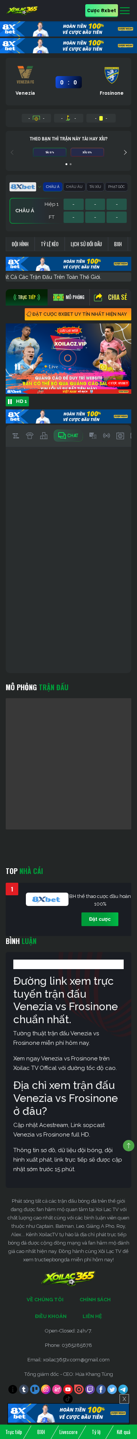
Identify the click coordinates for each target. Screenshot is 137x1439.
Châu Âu (74, 187)
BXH (118, 244)
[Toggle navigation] (125, 11)
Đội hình (20, 244)
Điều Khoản (51, 1316)
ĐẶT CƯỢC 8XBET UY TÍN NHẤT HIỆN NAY (79, 314)
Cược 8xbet (101, 10)
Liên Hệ (92, 1316)
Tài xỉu (95, 187)
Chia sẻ (117, 297)
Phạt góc (116, 187)
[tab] (27, 297)
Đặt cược (100, 919)
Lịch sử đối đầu (86, 244)
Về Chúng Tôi (45, 1299)
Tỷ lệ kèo (50, 244)
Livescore (68, 1432)
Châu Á (52, 187)
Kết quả (123, 1432)
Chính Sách (95, 1299)
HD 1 (21, 401)
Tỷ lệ (96, 1432)
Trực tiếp (13, 1432)
